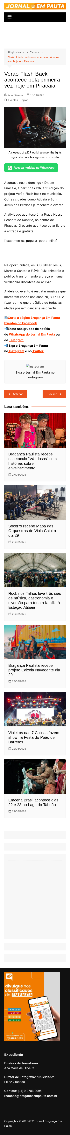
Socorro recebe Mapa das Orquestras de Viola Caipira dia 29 (32, 531)
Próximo (51, 394)
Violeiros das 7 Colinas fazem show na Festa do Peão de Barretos (33, 737)
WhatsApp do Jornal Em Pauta (32, 334)
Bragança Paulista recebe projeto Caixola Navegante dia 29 (34, 670)
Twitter (38, 351)
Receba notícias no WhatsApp (34, 167)
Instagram (16, 351)
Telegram (16, 340)
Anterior (18, 394)
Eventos (13, 99)
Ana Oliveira (15, 95)
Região (24, 99)
